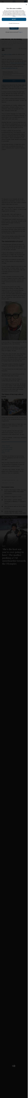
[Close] (26, 4)
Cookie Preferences (14, 23)
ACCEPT (14, 19)
